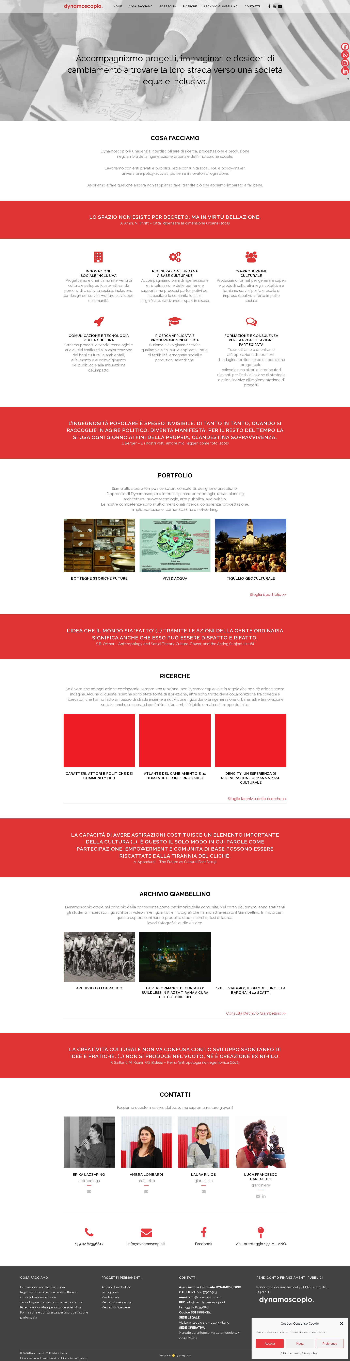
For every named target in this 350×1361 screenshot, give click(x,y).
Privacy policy (309, 1353)
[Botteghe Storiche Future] (99, 545)
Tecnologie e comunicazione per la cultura (51, 1302)
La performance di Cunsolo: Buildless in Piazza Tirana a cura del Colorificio (175, 992)
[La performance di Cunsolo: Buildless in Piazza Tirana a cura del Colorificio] (175, 957)
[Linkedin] (345, 71)
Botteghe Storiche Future (99, 578)
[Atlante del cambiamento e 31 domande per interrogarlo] (175, 740)
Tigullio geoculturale (251, 578)
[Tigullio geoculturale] (250, 545)
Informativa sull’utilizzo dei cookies (39, 1358)
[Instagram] (345, 63)
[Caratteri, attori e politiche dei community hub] (99, 740)
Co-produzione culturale (38, 1297)
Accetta (270, 1343)
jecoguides (185, 1355)
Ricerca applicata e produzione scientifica (50, 1307)
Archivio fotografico (99, 988)
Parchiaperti (110, 1297)
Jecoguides (110, 1292)
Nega (299, 1343)
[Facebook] (345, 47)
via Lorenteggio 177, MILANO (261, 1244)
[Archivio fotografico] (99, 957)
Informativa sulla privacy (74, 1358)
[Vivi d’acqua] (175, 545)
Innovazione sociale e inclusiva (42, 1287)
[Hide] (348, 78)
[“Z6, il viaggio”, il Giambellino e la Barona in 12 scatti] (250, 957)
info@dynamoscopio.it (146, 1244)
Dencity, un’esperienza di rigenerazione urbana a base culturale (250, 778)
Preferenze (329, 1343)
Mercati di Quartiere (116, 1307)
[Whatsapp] (345, 55)
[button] (342, 1324)
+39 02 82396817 (89, 1244)
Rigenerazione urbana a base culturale (48, 1292)
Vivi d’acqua (175, 578)
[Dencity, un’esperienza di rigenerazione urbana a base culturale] (250, 740)
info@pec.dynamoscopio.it (206, 1302)
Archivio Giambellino (116, 1287)
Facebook (203, 1244)
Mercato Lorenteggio (117, 1302)
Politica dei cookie (290, 1353)
